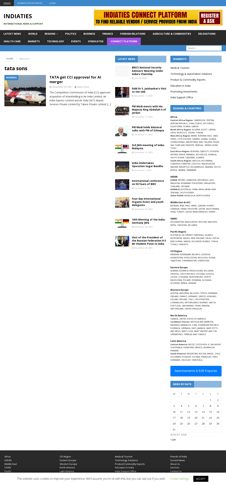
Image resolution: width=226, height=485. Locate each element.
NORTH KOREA (203, 195)
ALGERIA (196, 129)
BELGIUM (194, 293)
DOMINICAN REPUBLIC (208, 325)
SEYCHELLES (201, 154)
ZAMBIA (181, 170)
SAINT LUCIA (187, 331)
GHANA (204, 139)
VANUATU (183, 244)
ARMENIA (174, 254)
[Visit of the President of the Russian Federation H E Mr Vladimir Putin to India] (122, 241)
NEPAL (173, 225)
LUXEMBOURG (177, 302)
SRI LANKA (192, 225)
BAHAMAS (175, 325)
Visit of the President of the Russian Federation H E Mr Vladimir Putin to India (149, 240)
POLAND (187, 280)
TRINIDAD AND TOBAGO (194, 334)
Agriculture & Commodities (172, 33)
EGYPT (204, 129)
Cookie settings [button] (179, 479)
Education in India (180, 85)
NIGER (216, 142)
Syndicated (95, 41)
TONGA (214, 241)
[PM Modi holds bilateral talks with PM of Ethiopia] (122, 131)
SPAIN (198, 305)
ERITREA (174, 154)
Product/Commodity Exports (130, 464)
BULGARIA (208, 270)
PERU (215, 356)
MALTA (212, 302)
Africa (7, 456)
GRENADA (185, 328)
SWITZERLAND (177, 308)
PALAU (208, 238)
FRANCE (183, 296)
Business (89, 33)
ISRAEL (194, 205)
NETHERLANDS (191, 302)
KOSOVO (210, 273)
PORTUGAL (175, 305)
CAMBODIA (191, 180)
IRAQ (187, 205)
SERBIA (184, 283)
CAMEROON (199, 120)
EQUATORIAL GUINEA (180, 126)
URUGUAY (186, 360)
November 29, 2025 (143, 209)
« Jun (173, 439)
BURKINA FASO (205, 135)
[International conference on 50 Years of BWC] (122, 184)
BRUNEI (181, 180)
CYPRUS (203, 293)
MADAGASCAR (208, 163)
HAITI (193, 328)
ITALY (191, 299)
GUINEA (212, 139)
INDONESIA (202, 180)
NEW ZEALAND (197, 238)
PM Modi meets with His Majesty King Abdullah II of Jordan (149, 109)
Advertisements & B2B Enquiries (196, 371)
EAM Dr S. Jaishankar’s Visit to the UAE (149, 90)
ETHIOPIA (214, 151)
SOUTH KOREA (187, 192)
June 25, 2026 (140, 78)
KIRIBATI (189, 235)
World (32, 33)
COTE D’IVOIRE (184, 139)
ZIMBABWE (191, 170)
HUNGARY (211, 296)
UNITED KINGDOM (193, 308)
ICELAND (174, 299)
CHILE (217, 353)
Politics (70, 33)
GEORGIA (205, 254)
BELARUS (196, 254)
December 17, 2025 (143, 95)
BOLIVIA (202, 353)
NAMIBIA (209, 166)
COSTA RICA (201, 344)
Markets (34, 41)
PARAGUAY (206, 356)
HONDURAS (188, 347)
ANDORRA (184, 293)
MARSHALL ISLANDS (203, 235)
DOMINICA (175, 328)
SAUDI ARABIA (212, 208)
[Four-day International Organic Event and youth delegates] (122, 202)
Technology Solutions (126, 460)
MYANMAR (186, 183)
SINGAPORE (209, 183)
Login (52, 3)
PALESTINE (192, 208)
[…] (109, 104)
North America (67, 467)
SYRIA (173, 211)
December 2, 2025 (142, 170)
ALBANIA (174, 270)
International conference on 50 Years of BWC (148, 182)
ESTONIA (201, 273)
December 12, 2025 (143, 152)
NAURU (186, 238)
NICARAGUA (209, 347)
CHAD (191, 123)
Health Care (12, 41)
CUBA (194, 325)
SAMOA (186, 241)
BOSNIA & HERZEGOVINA (191, 270)
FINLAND (174, 296)
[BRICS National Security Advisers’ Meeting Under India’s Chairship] (122, 71)
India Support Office (181, 97)
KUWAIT (210, 205)
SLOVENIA (175, 283)
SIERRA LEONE (211, 145)
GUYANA (196, 356)
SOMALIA (212, 154)
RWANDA (190, 154)
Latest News (12, 33)
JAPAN (207, 189)
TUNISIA (199, 132)
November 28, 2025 (143, 247)
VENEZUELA (197, 360)
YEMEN (212, 211)
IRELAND (183, 299)
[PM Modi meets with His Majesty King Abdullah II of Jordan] (122, 110)
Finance (107, 33)
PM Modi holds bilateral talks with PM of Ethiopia (148, 129)
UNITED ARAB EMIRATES (196, 211)
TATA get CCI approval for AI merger (75, 79)
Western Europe (68, 464)
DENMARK (212, 293)
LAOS (211, 180)
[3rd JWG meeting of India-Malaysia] (122, 149)
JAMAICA (201, 328)
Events (76, 41)
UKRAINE (192, 283)
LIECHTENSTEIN (202, 299)
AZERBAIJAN (185, 254)
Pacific (7, 471)
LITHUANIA (183, 276)
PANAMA (174, 350)
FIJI (183, 235)
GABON (194, 126)
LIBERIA (212, 129)
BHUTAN (203, 221)
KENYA (182, 154)
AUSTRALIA (185, 189)
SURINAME (175, 360)
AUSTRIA (174, 293)
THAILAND (175, 186)
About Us (175, 464)
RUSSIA (212, 257)
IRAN (182, 205)
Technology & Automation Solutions (191, 73)
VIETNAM (185, 186)
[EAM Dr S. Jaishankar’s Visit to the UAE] (122, 92)
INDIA (201, 189)
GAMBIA (196, 139)
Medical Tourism (179, 67)
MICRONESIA (176, 238)
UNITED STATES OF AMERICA (192, 318)
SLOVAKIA (206, 280)
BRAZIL (210, 353)
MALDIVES (212, 221)
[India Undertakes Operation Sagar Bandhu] (122, 166)
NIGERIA (208, 142)
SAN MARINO (188, 305)
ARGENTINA (192, 353)
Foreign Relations (132, 33)
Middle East (10, 464)
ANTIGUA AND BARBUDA (202, 321)
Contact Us (176, 471)
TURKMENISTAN (189, 260)
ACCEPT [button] (201, 478)
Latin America (67, 471)
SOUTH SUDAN (177, 157)
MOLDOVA (203, 257)
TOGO (173, 148)
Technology (55, 41)
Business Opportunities (29, 3)
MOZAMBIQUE (197, 166)
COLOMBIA (175, 356)
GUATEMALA (176, 347)
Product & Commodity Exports (188, 79)
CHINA (195, 189)
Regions (50, 33)
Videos (7, 3)
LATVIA (173, 276)
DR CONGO (208, 123)
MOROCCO (182, 132)
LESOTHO (195, 163)
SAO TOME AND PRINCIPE (182, 145)
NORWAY (204, 302)
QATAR (201, 208)
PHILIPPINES (197, 183)
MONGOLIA (189, 195)
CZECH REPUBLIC (187, 273)
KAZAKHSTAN (176, 257)
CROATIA (174, 273)
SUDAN (191, 132)
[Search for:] (204, 48)
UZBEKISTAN (203, 260)
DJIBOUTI (204, 151)
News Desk (83, 86)
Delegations (207, 33)
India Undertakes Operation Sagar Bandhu (147, 164)
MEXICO (198, 347)
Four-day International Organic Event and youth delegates (147, 202)
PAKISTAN (182, 225)
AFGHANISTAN (177, 221)
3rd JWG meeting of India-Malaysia (148, 146)
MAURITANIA (192, 142)
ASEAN (173, 176)
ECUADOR (186, 356)
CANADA (174, 318)
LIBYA (173, 132)
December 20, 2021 (62, 86)
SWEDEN (205, 305)
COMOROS (175, 163)
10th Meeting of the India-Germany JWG (149, 221)
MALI (201, 142)
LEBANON (174, 208)
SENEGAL (199, 145)
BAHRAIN (174, 205)
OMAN (183, 208)
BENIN (194, 135)
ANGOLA (196, 160)
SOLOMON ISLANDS (200, 241)
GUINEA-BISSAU (177, 142)
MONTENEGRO (196, 276)
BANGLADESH (191, 221)
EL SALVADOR (214, 344)
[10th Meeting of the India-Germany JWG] (122, 223)
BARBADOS (186, 325)
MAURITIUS (184, 166)
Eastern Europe (68, 460)
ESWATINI (186, 163)
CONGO (198, 123)
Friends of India (178, 456)
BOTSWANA (206, 160)
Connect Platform (124, 41)
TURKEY (180, 211)
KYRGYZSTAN (190, 257)
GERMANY (192, 296)
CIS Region (65, 456)
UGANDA (200, 157)
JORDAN (202, 205)
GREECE (202, 296)
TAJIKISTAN (175, 260)
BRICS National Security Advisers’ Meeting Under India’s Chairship (147, 70)
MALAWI (174, 166)
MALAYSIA (175, 183)
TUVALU (174, 244)
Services (174, 467)
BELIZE (191, 344)
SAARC (7, 467)
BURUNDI (195, 151)
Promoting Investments (183, 91)
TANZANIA (190, 157)
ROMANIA (196, 280)
